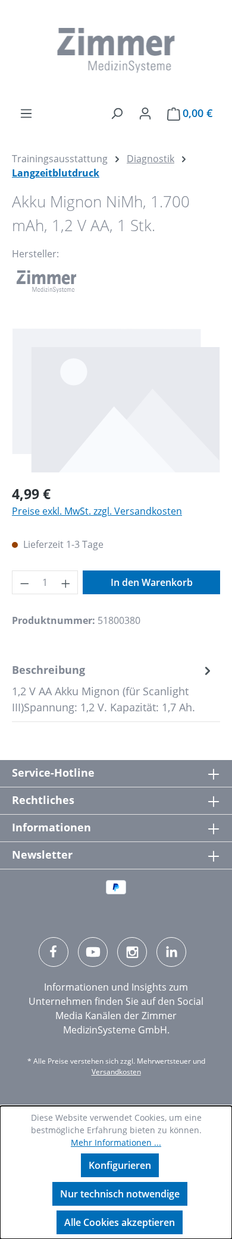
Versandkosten (116, 1072)
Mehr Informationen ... (116, 1142)
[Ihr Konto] (145, 113)
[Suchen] (116, 113)
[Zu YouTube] (93, 952)
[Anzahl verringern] (24, 582)
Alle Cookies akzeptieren (119, 1222)
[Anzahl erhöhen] (66, 582)
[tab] (113, 688)
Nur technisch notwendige (120, 1193)
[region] (116, 400)
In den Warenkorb (152, 582)
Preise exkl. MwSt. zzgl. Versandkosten (97, 511)
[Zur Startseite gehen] (116, 51)
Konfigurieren (120, 1165)
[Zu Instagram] (132, 952)
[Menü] (26, 113)
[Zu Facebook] (53, 952)
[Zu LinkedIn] (171, 952)
